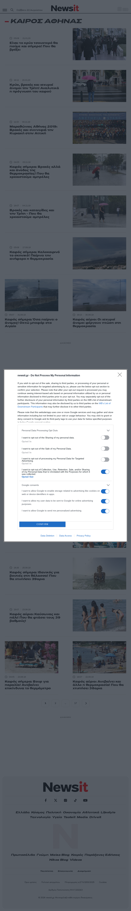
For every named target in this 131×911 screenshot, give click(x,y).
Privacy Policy (84, 535)
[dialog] (65, 455)
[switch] (105, 437)
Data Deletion (47, 535)
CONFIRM (42, 524)
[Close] (121, 376)
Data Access (65, 535)
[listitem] (65, 430)
